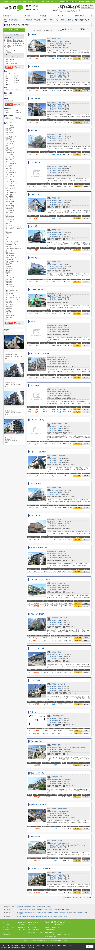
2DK (17, 77)
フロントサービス (11, 255)
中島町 (24, 909)
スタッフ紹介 (22, 929)
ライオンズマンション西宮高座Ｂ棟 (40, 868)
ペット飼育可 (10, 125)
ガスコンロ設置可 (11, 161)
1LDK (17, 75)
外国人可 (9, 159)
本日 (17, 110)
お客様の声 (22, 927)
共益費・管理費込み (11, 63)
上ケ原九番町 (61, 102)
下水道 (8, 319)
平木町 (55, 909)
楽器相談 (9, 129)
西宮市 (56, 38)
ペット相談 (10, 286)
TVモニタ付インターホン (13, 244)
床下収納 (9, 225)
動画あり (18, 118)
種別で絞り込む (14, 34)
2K (7, 77)
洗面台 (8, 214)
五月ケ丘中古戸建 (34, 837)
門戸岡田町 (61, 909)
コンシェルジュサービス (13, 261)
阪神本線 (50, 912)
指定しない (9, 110)
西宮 (59, 45)
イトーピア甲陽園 (34, 680)
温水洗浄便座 (10, 212)
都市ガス (9, 317)
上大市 (19, 909)
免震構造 (9, 306)
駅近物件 (31, 925)
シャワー (9, 218)
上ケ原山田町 (61, 357)
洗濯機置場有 (10, 196)
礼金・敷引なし (10, 61)
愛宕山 (59, 38)
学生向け (9, 165)
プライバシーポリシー (10, 927)
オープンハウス (11, 158)
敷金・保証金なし (11, 59)
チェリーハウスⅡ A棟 (36, 648)
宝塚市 (33, 907)
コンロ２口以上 (11, 199)
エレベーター (10, 187)
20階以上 (9, 270)
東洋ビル (32, 321)
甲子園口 (46, 916)
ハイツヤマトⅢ (9, 353)
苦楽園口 (60, 140)
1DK (7, 75)
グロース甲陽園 (34, 385)
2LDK (7, 79)
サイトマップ (8, 932)
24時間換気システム (12, 290)
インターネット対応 (12, 241)
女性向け (9, 169)
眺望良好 (9, 150)
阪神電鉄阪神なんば (80, 912)
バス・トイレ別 (11, 207)
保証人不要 (10, 138)
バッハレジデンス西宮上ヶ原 (38, 547)
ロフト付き (10, 176)
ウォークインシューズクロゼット (14, 229)
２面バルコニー (11, 292)
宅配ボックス (10, 246)
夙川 (60, 204)
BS (7, 235)
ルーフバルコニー (11, 183)
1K (16, 73)
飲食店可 (9, 281)
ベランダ (9, 179)
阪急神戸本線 (54, 43)
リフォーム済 (10, 288)
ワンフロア (10, 277)
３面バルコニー (11, 293)
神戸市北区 (48, 907)
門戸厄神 (60, 41)
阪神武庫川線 (70, 912)
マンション (16, 50)
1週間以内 (19, 112)
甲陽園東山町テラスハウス (37, 805)
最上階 (8, 272)
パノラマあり (9, 120)
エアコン (9, 221)
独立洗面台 (10, 219)
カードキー (10, 156)
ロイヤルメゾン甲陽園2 (36, 614)
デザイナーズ (10, 134)
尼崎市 (24, 907)
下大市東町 (40, 909)
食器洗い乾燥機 (11, 201)
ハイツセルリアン (34, 66)
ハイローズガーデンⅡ (36, 289)
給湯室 (8, 310)
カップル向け (10, 167)
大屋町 (33, 909)
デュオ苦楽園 (33, 226)
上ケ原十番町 (61, 70)
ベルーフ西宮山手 (34, 162)
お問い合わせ (22, 922)
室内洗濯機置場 (11, 172)
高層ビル (9, 279)
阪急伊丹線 (63, 912)
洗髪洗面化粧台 (11, 216)
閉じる (90, 946)
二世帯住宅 (10, 152)
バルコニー (10, 181)
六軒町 (59, 293)
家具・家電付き (11, 194)
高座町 (59, 134)
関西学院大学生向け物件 (35, 932)
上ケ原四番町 (61, 551)
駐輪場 (8, 190)
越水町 (59, 198)
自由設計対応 (10, 304)
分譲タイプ (10, 147)
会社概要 (6, 925)
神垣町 (59, 230)
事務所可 (9, 140)
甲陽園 (59, 75)
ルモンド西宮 (8, 437)
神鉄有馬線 (20, 914)
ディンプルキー (11, 250)
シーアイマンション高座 (36, 420)
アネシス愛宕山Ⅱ (34, 258)
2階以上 (9, 264)
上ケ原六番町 (61, 455)
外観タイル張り (11, 198)
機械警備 (9, 312)
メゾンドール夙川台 (35, 484)
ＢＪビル (7, 381)
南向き (8, 273)
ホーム (6, 922)
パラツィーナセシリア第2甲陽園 (39, 353)
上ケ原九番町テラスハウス (37, 98)
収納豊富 (9, 232)
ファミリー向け (11, 170)
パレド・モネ (33, 712)
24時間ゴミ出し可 (11, 257)
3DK (7, 80)
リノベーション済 (11, 136)
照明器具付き (10, 189)
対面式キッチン (11, 205)
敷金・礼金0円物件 (34, 929)
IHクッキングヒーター (13, 297)
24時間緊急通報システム (13, 248)
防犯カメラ (10, 252)
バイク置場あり (11, 192)
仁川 (59, 172)
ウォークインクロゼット (13, 227)
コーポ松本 (32, 34)
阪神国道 (36, 916)
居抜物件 (9, 283)
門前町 (50, 909)
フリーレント (10, 154)
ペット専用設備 (11, 127)
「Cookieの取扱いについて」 (19, 947)
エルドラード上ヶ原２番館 (37, 452)
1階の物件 (9, 266)
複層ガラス (10, 303)
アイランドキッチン (12, 299)
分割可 (8, 145)
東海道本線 (53, 45)
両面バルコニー (11, 295)
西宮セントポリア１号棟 (36, 773)
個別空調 (9, 284)
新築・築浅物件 (33, 922)
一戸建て (8, 52)
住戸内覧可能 (10, 259)
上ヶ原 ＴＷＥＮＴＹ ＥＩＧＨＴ (40, 579)
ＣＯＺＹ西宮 (33, 130)
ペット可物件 (32, 927)
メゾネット (10, 178)
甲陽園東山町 (61, 808)
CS (7, 234)
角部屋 (8, 275)
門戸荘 (46, 909)
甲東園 (59, 73)
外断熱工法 (10, 315)
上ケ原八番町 (61, 166)
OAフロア (9, 313)
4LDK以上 (8, 84)
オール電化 (10, 185)
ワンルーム (9, 73)
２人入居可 (10, 141)
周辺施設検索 (22, 925)
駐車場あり (10, 263)
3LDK (17, 80)
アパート (8, 50)
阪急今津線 (53, 41)
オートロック (10, 243)
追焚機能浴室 (10, 208)
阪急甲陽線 (53, 75)
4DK (17, 82)
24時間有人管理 (11, 254)
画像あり (8, 118)
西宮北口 (61, 43)
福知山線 (56, 912)
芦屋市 (29, 907)
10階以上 (9, 268)
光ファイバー (10, 239)
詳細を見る (77, 58)
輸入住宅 (9, 301)
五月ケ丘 (60, 618)
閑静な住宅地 (10, 132)
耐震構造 (9, 308)
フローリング (10, 174)
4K (7, 82)
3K (16, 79)
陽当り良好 (10, 130)
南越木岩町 (61, 716)
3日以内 (8, 112)
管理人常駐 (10, 149)
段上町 (29, 909)
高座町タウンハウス (35, 741)
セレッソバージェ (34, 515)
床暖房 (8, 223)
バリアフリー (10, 143)
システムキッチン (11, 203)
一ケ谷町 (60, 777)
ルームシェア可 (11, 163)
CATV (8, 237)
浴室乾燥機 (10, 210)
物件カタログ (8, 934)
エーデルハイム (34, 194)
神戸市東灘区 (40, 907)
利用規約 (6, 929)
